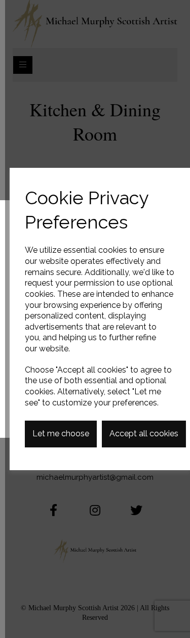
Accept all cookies (143, 433)
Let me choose (60, 433)
